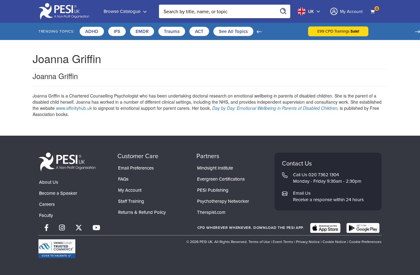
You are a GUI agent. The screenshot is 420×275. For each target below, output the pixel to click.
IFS (117, 31)
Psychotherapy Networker (223, 201)
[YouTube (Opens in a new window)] (96, 228)
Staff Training (131, 201)
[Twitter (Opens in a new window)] (79, 228)
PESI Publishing (212, 190)
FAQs (123, 179)
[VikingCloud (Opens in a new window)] (56, 248)
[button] (258, 31)
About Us (48, 182)
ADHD (91, 31)
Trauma (172, 31)
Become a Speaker (58, 193)
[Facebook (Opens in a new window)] (46, 228)
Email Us (302, 193)
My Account (129, 190)
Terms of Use (259, 242)
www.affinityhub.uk (74, 108)
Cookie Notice (334, 242)
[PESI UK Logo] (67, 161)
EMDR (142, 31)
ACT (199, 31)
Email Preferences (136, 168)
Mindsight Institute (215, 168)
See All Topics (233, 31)
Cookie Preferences (365, 242)
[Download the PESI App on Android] (363, 228)
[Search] (283, 11)
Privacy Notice (308, 242)
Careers (47, 204)
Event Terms (283, 242)
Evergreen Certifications (221, 179)
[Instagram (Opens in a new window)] (61, 228)
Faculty (46, 215)
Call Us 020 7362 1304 (316, 174)
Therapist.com (211, 212)
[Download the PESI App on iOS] (325, 228)
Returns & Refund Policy (142, 212)
